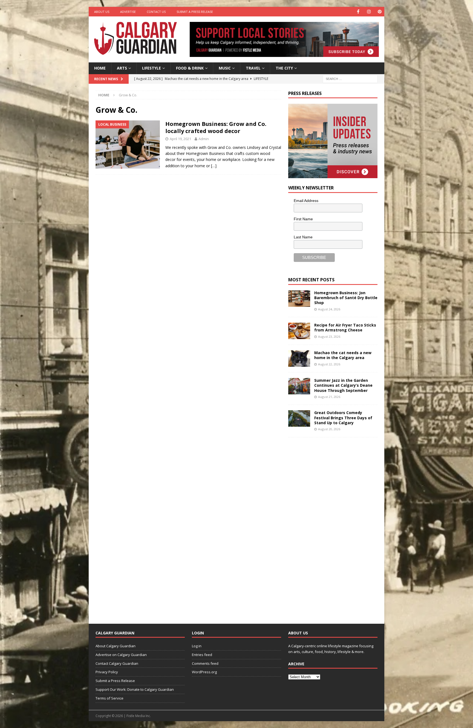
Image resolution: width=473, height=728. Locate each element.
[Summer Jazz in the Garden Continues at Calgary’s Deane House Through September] (299, 386)
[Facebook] (358, 11)
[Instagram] (369, 11)
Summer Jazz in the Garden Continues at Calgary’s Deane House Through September (343, 385)
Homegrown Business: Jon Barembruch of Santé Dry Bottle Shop (345, 297)
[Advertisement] (329, 526)
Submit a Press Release (195, 12)
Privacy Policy (107, 671)
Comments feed (205, 663)
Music (225, 68)
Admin (203, 138)
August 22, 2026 (329, 364)
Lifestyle (151, 68)
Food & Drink (190, 68)
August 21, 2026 (329, 397)
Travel (253, 68)
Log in (196, 645)
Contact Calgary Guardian (117, 663)
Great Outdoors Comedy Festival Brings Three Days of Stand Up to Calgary (343, 417)
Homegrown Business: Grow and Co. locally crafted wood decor (215, 127)
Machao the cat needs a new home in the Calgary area (342, 355)
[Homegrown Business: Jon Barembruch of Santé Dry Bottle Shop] (299, 298)
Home (100, 68)
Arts (122, 68)
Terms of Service (109, 698)
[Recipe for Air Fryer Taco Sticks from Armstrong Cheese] (299, 331)
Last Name (303, 237)
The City (284, 68)
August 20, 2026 (329, 429)
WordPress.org (204, 671)
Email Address (306, 200)
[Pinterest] (379, 11)
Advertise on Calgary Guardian (121, 654)
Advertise (128, 12)
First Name (303, 219)
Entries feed (202, 654)
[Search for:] (350, 78)
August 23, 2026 (329, 336)
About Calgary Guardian (115, 645)
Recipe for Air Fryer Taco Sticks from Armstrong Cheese (345, 327)
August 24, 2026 (329, 309)
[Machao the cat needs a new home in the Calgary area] (299, 358)
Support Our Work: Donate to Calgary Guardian (135, 689)
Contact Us (156, 12)
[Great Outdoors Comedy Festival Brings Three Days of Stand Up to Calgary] (299, 418)
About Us (101, 12)
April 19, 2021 (180, 138)
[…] (214, 165)
